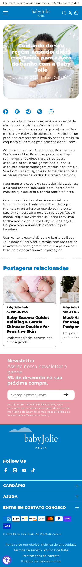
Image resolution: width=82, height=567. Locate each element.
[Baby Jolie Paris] (41, 13)
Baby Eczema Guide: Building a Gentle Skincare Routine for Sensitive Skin (28, 325)
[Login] (70, 12)
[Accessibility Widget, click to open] (7, 560)
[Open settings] (64, 12)
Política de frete (56, 550)
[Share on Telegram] (28, 111)
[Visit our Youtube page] (24, 470)
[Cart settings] (76, 12)
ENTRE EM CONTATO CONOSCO (34, 507)
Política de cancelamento (41, 561)
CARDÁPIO (14, 485)
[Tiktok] (33, 470)
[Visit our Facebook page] (5, 470)
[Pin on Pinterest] (39, 111)
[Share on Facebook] (5, 111)
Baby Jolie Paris (23, 533)
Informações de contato (41, 556)
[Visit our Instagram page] (14, 470)
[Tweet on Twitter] (17, 111)
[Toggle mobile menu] (5, 13)
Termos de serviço (28, 550)
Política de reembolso (22, 544)
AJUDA (10, 496)
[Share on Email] (51, 111)
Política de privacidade (59, 544)
